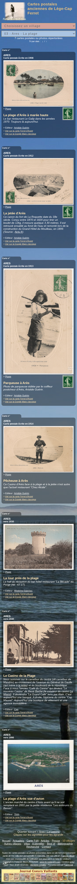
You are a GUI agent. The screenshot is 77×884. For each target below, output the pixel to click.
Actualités (18, 840)
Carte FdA (32, 840)
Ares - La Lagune (49, 831)
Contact (46, 846)
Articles (45, 840)
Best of (51, 843)
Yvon (16, 814)
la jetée (22, 685)
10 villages (68, 840)
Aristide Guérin (21, 128)
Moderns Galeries (23, 591)
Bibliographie (65, 843)
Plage (8, 109)
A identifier (38, 843)
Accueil (6, 840)
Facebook (68, 865)
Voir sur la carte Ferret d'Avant (19, 131)
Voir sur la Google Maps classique (20, 134)
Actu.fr (18, 231)
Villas (27, 843)
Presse (56, 840)
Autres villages (12, 843)
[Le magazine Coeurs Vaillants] (38, 880)
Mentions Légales (38, 865)
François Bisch (67, 856)
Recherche (32, 846)
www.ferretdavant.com (50, 862)
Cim (16, 709)
